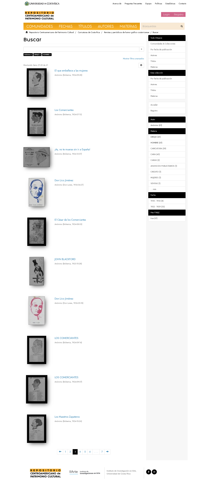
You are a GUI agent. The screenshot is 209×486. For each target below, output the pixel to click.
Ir (141, 49)
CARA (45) (155, 154)
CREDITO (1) (156, 171)
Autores (154, 55)
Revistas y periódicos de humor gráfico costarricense (126, 32)
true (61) (154, 218)
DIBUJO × (37, 54)
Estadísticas (170, 3)
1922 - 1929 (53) (158, 206)
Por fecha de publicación (161, 49)
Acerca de (117, 3)
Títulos (153, 61)
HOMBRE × (47, 54)
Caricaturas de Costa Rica (89, 32)
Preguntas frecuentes (133, 3)
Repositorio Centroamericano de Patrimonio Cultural (51, 32)
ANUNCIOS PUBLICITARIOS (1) (164, 166)
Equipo (148, 3)
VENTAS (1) (155, 183)
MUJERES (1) (156, 177)
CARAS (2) (155, 160)
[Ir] (182, 26)
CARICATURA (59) (158, 148)
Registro (178, 14)
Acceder (154, 105)
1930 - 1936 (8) (157, 201)
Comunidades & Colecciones (163, 43)
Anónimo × (28, 54)
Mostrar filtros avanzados (133, 58)
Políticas (158, 3)
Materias (154, 67)
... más (153, 189)
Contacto (182, 3)
